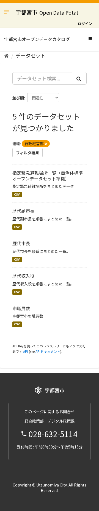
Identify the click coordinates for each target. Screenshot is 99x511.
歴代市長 (21, 243)
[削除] (46, 144)
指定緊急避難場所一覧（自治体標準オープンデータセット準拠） (47, 175)
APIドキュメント (47, 351)
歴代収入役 (23, 275)
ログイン (85, 23)
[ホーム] (6, 55)
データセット (30, 55)
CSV (17, 194)
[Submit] (79, 78)
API (25, 351)
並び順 (18, 98)
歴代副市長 (23, 210)
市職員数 (21, 308)
